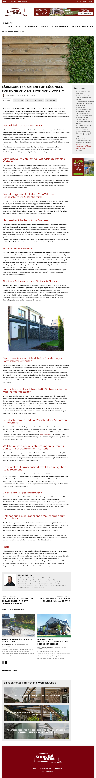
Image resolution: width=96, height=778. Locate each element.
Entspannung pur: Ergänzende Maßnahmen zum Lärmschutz (84, 146)
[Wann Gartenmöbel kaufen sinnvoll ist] (18, 625)
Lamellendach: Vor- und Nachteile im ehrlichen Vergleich (36, 695)
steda (52, 771)
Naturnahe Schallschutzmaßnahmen (84, 108)
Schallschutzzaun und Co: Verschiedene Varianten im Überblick (84, 127)
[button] (81, 1)
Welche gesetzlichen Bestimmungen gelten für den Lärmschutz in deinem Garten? (84, 133)
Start (4, 32)
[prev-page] (3, 662)
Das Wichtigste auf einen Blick (83, 92)
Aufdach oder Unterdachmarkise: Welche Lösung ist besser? (52, 641)
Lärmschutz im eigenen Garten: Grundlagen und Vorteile (84, 97)
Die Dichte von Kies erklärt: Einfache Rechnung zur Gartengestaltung (17, 601)
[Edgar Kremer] (4, 95)
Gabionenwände (45, 434)
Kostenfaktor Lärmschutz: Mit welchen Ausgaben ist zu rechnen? (84, 140)
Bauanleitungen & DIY (45, 647)
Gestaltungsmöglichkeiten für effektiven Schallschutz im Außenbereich (85, 103)
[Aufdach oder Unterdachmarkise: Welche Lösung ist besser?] (54, 625)
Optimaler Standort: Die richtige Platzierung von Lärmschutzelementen (84, 113)
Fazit (80, 150)
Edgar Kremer (12, 95)
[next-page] (6, 662)
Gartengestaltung (16, 32)
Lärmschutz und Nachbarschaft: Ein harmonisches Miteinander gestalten (84, 120)
